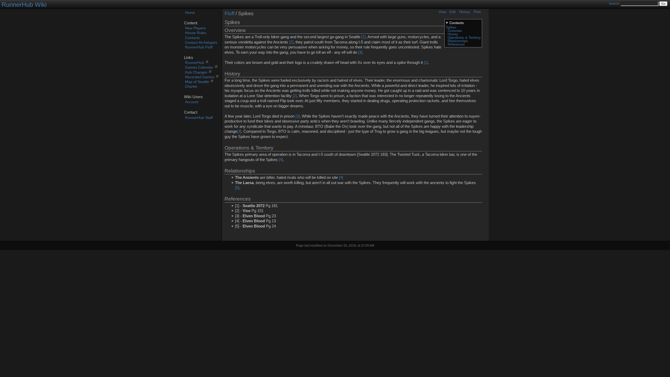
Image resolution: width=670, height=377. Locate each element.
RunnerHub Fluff (199, 47)
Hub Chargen (196, 72)
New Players (195, 28)
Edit (453, 12)
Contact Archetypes (201, 43)
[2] (291, 42)
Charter (191, 86)
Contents (456, 23)
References (456, 44)
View (442, 12)
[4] (281, 160)
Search (614, 3)
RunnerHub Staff (199, 118)
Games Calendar (199, 67)
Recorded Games (199, 77)
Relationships (458, 41)
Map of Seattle (197, 82)
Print (477, 12)
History (464, 12)
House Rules (195, 33)
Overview (455, 30)
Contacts (192, 38)
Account (191, 102)
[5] (237, 188)
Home (190, 13)
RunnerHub (194, 63)
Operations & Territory (464, 37)
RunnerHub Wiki (24, 4)
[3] (360, 52)
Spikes (451, 27)
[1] (363, 37)
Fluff (229, 13)
